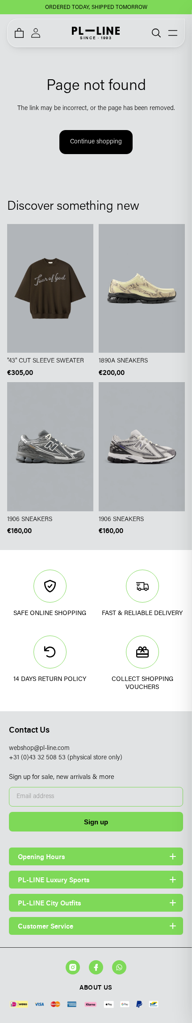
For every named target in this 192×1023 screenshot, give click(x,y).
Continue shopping (96, 142)
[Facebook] (96, 967)
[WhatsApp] (119, 967)
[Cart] (19, 33)
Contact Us (29, 729)
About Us (95, 987)
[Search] (156, 33)
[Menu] (172, 33)
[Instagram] (73, 967)
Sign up (96, 822)
